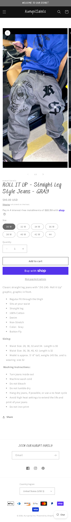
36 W (51, 226)
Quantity (7, 242)
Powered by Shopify (45, 515)
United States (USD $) (33, 491)
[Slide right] (43, 174)
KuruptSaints (30, 515)
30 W (9, 226)
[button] (4, 12)
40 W (23, 234)
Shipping (6, 204)
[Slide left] (28, 174)
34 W (37, 226)
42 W (37, 234)
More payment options (35, 279)
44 (50, 234)
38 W (9, 234)
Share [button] (10, 416)
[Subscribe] (55, 455)
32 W (23, 226)
